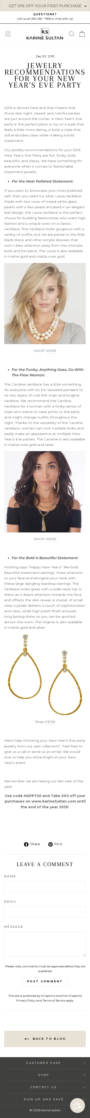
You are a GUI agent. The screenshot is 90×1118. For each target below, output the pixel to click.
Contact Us (43, 1087)
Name (10, 876)
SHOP (43, 1075)
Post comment (45, 981)
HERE (51, 351)
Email (10, 901)
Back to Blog (48, 1038)
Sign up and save (44, 1099)
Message (14, 926)
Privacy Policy (26, 1000)
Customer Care (43, 1063)
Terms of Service (54, 1000)
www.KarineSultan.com (54, 801)
